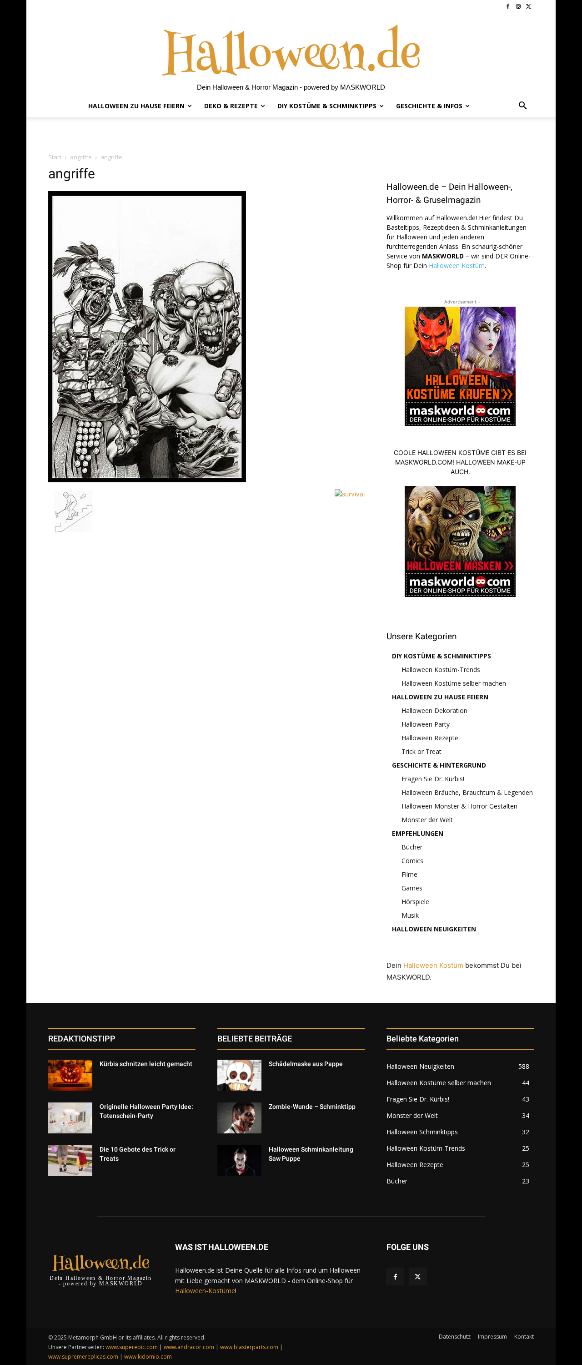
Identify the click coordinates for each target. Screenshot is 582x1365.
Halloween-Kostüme (205, 1290)
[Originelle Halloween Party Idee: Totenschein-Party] (70, 1117)
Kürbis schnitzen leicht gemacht (146, 1063)
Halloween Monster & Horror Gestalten (459, 806)
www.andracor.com (189, 1347)
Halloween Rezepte (429, 737)
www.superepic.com (131, 1347)
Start (54, 157)
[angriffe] (147, 480)
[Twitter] (528, 6)
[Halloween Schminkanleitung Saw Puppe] (239, 1160)
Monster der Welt (427, 819)
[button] (523, 106)
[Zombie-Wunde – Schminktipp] (239, 1117)
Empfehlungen (417, 833)
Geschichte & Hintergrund (439, 765)
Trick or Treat (421, 751)
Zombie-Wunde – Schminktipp (312, 1106)
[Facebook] (508, 6)
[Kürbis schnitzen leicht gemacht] (70, 1075)
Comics (412, 860)
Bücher (411, 847)
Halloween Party (425, 724)
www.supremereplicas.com (83, 1356)
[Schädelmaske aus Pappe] (239, 1075)
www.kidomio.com (148, 1356)
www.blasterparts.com (249, 1347)
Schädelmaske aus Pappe (306, 1063)
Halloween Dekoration (434, 710)
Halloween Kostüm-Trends (440, 669)
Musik (410, 915)
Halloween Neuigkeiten (434, 929)
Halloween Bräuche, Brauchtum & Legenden (467, 792)
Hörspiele (415, 901)
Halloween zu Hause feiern (440, 697)
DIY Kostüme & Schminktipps (441, 656)
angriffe (81, 157)
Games (411, 888)
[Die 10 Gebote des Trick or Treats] (70, 1160)
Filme (409, 874)
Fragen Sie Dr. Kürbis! (432, 778)
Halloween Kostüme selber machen (453, 683)
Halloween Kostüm (457, 265)
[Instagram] (518, 6)
